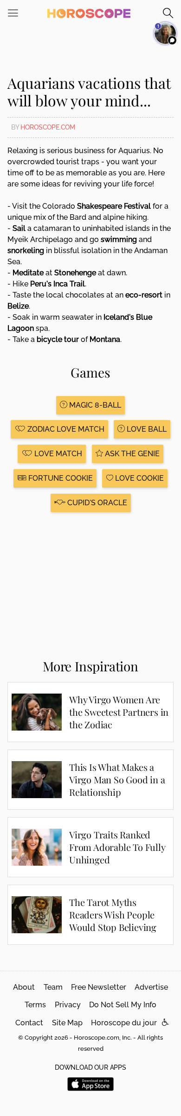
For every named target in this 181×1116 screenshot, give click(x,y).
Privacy (68, 1004)
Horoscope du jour (124, 1022)
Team (53, 987)
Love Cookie (138, 478)
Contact (29, 1022)
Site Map (67, 1022)
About (24, 987)
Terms (35, 1004)
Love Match (57, 453)
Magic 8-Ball (94, 405)
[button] (165, 1022)
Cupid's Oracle (96, 502)
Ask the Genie (131, 453)
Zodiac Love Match (65, 429)
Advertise (151, 987)
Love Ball (146, 429)
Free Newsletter (98, 987)
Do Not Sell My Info (122, 1004)
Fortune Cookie (59, 478)
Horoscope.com (47, 127)
